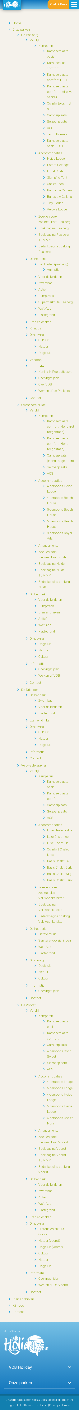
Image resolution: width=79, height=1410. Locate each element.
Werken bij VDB (49, 675)
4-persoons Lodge (60, 1082)
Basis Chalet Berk (59, 867)
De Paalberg (29, 35)
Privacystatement (59, 1405)
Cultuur (43, 340)
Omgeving (37, 335)
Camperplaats (57, 115)
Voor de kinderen (50, 277)
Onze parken (21, 29)
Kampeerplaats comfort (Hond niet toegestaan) (60, 426)
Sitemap (28, 1405)
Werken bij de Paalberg (54, 391)
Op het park (38, 259)
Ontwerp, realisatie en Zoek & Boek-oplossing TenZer (37, 1399)
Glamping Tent (57, 177)
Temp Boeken (57, 134)
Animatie (53, 269)
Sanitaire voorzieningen (54, 940)
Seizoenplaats (57, 121)
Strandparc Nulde (33, 405)
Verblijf (34, 40)
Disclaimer (41, 1405)
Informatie (37, 366)
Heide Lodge (56, 158)
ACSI (50, 128)
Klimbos (35, 328)
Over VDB (45, 384)
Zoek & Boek (58, 4)
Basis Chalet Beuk (59, 880)
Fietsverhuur (47, 934)
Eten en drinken (40, 322)
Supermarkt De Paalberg (55, 302)
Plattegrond (46, 315)
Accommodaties (50, 153)
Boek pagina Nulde (51, 564)
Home (16, 23)
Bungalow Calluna (59, 197)
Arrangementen (49, 545)
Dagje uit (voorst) (50, 1247)
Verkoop (36, 360)
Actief (42, 289)
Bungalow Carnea (59, 190)
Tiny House (55, 203)
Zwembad (45, 283)
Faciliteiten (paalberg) (53, 264)
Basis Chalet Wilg (59, 874)
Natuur (43, 346)
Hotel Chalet (56, 171)
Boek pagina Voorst (52, 1148)
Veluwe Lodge (57, 209)
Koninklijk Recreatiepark (55, 372)
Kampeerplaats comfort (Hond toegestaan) (57, 443)
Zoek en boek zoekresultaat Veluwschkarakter (50, 892)
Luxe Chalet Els (57, 843)
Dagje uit (44, 353)
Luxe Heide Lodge (59, 830)
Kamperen (45, 46)
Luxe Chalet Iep (58, 837)
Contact (35, 398)
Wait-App (44, 308)
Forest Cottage (58, 165)
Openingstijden (48, 378)
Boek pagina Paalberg (53, 228)
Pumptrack (46, 296)
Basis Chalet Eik (58, 861)
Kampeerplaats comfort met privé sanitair (59, 91)
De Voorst (28, 1005)
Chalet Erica (55, 184)
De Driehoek (29, 690)
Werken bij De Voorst (53, 1285)
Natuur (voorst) (49, 1240)
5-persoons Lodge (60, 1088)
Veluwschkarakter (33, 765)
